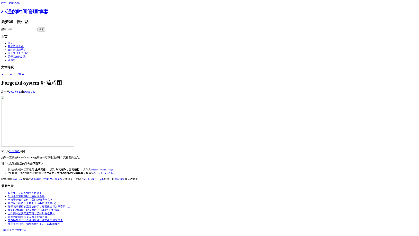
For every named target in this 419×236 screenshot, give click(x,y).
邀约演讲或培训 (17, 49)
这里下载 (14, 151)
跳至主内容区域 (10, 2)
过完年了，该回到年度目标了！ (26, 192)
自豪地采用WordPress (13, 229)
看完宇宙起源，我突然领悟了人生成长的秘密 (34, 223)
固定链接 (119, 179)
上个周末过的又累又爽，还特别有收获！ (31, 213)
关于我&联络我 (17, 56)
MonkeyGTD (90, 179)
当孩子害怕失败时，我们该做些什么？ (30, 199)
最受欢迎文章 (16, 46)
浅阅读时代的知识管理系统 (46, 179)
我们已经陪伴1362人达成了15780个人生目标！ (35, 210)
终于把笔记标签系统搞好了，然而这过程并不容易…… (39, 206)
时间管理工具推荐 (18, 53)
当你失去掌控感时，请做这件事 (26, 196)
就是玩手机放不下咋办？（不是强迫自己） (33, 203)
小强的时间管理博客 (24, 12)
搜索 (4, 29)
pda (102, 179)
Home (11, 43)
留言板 (12, 60)
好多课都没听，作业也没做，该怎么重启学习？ (35, 220)
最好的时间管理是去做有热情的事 (27, 217)
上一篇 (6, 74)
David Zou (29, 91)
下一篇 (18, 74)
